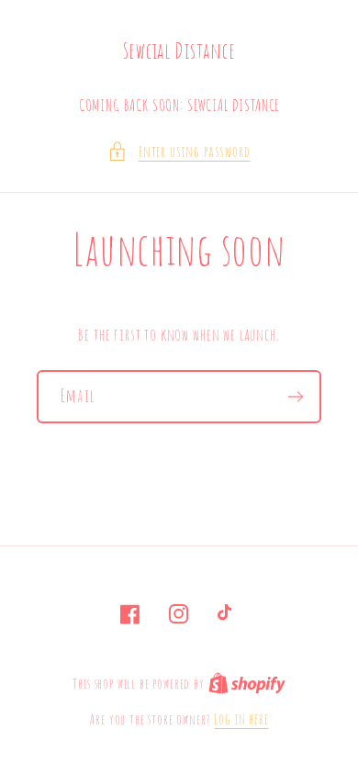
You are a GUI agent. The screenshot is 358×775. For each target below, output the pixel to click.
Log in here (241, 719)
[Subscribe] (295, 396)
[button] (178, 151)
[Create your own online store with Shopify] (246, 683)
